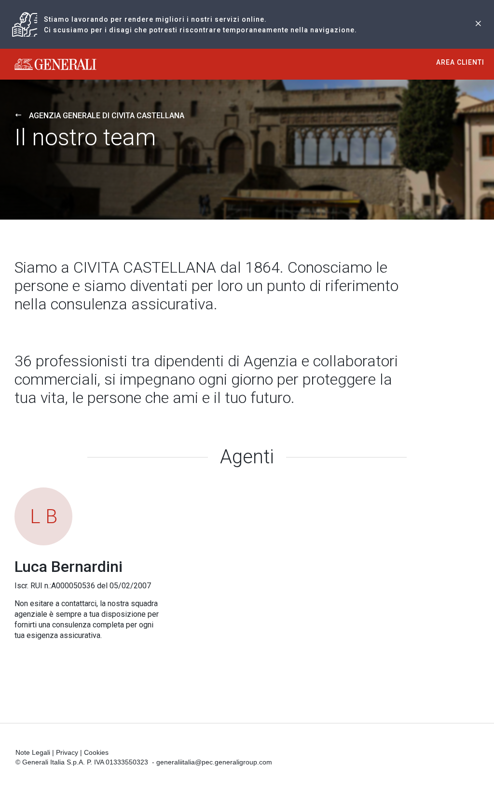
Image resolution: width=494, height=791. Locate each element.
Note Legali (32, 752)
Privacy (67, 752)
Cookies (96, 752)
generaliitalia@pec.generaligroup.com (214, 762)
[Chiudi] (478, 24)
